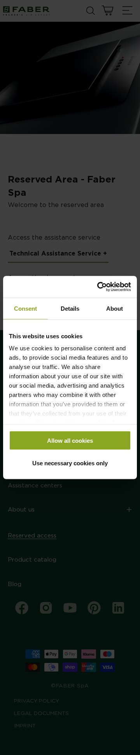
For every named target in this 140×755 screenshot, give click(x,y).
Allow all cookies (70, 440)
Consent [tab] (25, 308)
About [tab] (114, 308)
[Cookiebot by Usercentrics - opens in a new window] (98, 287)
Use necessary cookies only (70, 463)
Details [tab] (70, 308)
